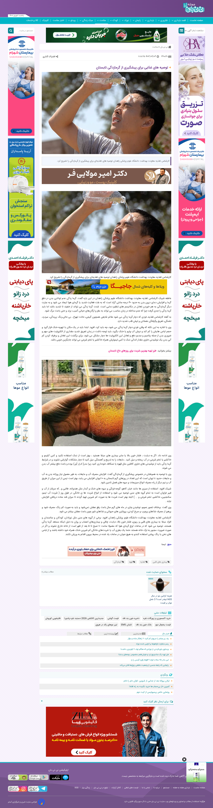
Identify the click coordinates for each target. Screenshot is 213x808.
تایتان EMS (126, 625)
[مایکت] (59, 777)
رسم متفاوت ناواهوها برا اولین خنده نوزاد (152, 644)
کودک (115, 20)
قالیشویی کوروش (52, 618)
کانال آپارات (116, 787)
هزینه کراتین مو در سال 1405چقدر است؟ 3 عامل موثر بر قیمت (160, 599)
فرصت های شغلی (131, 787)
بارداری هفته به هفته (181, 787)
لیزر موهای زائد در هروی (106, 625)
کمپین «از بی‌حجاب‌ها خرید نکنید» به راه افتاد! (149, 686)
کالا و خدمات (32, 20)
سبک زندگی (87, 20)
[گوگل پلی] (38, 777)
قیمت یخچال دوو (163, 625)
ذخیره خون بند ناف (130, 618)
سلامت (103, 20)
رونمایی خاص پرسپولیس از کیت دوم (153, 692)
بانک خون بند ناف (143, 625)
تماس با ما (146, 787)
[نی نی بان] (194, 7)
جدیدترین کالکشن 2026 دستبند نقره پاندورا (84, 618)
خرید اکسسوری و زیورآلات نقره (157, 618)
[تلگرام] (37, 791)
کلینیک (45, 20)
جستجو (166, 787)
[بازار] (18, 777)
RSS (76, 787)
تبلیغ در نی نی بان (101, 787)
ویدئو (73, 20)
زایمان (138, 20)
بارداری (150, 20)
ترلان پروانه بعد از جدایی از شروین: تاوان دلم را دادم (147, 681)
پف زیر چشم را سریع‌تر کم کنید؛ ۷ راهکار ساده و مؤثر (148, 638)
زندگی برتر (86, 787)
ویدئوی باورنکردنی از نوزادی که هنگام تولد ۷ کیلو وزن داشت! (145, 649)
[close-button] (184, 759)
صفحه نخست (196, 20)
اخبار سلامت (58, 20)
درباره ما (156, 787)
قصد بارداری (180, 20)
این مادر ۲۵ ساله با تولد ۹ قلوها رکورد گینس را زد (150, 660)
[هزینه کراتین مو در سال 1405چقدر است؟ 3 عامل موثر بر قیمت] (160, 585)
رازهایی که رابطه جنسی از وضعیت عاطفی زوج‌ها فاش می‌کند (144, 665)
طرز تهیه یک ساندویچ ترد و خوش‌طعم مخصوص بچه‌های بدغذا (143, 654)
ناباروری (164, 20)
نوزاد (126, 20)
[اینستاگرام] (17, 791)
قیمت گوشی (112, 618)
